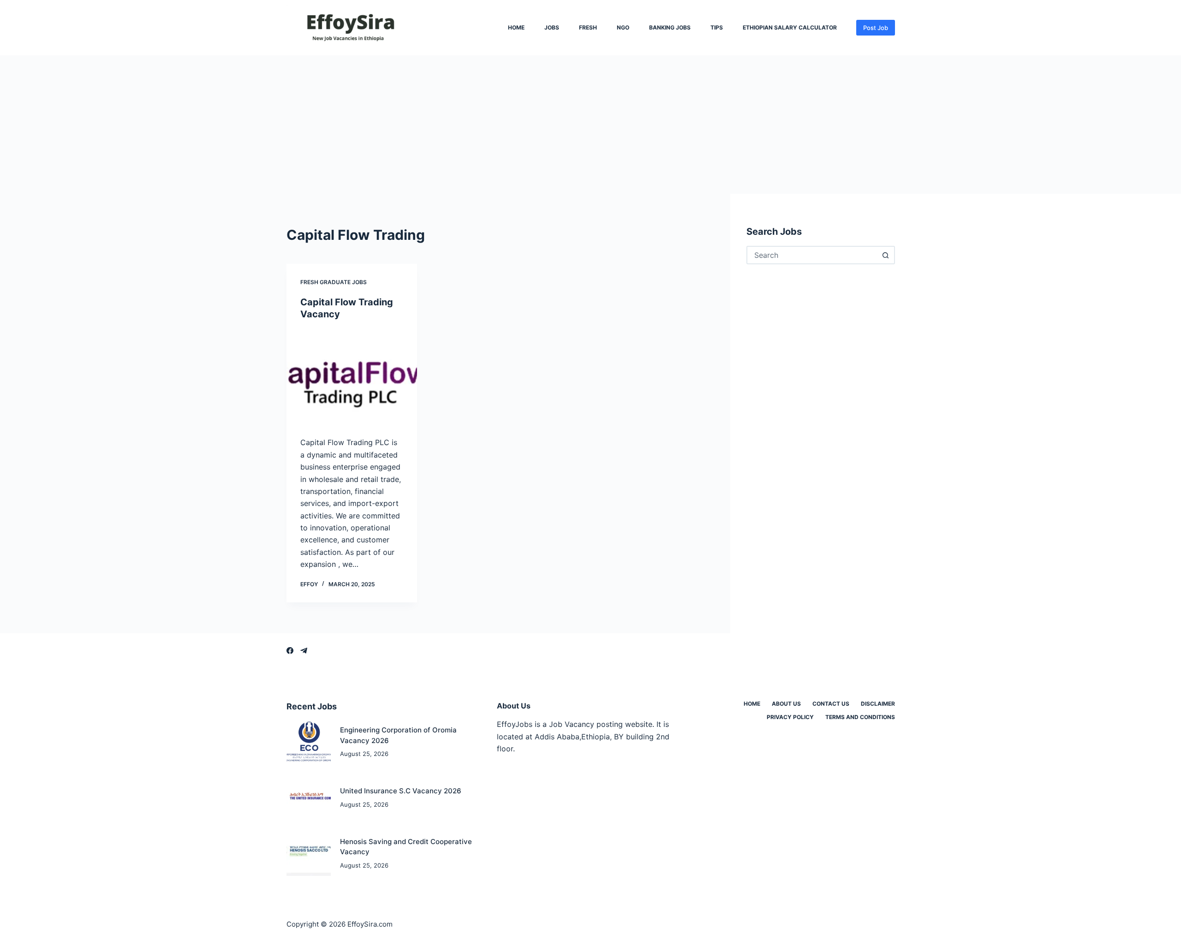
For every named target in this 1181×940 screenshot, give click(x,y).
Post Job (875, 27)
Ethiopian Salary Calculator (790, 27)
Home (516, 27)
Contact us (830, 703)
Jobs (551, 27)
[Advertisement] (590, 124)
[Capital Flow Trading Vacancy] (351, 378)
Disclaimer (878, 703)
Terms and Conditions (860, 717)
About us (786, 703)
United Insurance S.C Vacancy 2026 (400, 790)
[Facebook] (289, 650)
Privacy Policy (790, 717)
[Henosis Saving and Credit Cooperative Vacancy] (308, 853)
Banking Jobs (670, 27)
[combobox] (812, 255)
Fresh (588, 27)
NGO (623, 27)
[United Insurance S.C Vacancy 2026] (308, 797)
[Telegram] (303, 650)
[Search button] (885, 255)
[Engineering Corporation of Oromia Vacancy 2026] (308, 742)
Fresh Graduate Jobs (333, 282)
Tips (716, 27)
